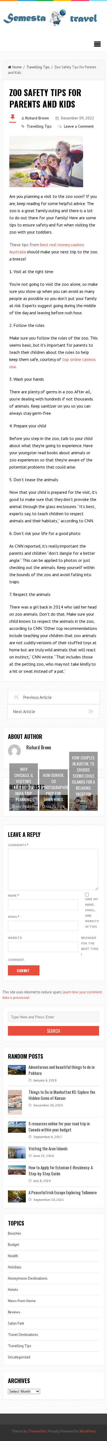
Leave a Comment (79, 126)
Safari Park (16, 1323)
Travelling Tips (38, 67)
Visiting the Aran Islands (48, 1148)
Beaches (14, 1233)
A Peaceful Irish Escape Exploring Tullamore (63, 1192)
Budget (13, 1244)
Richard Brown (37, 118)
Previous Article (37, 697)
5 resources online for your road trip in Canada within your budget (59, 1126)
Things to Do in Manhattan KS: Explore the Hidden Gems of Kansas (62, 1095)
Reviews (14, 1312)
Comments (18, 845)
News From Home (22, 1301)
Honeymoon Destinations (27, 1278)
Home (17, 67)
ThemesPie (37, 1431)
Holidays (14, 1267)
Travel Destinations (23, 1334)
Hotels (13, 1289)
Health (13, 1256)
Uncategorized (19, 1357)
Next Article (24, 711)
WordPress (88, 1431)
